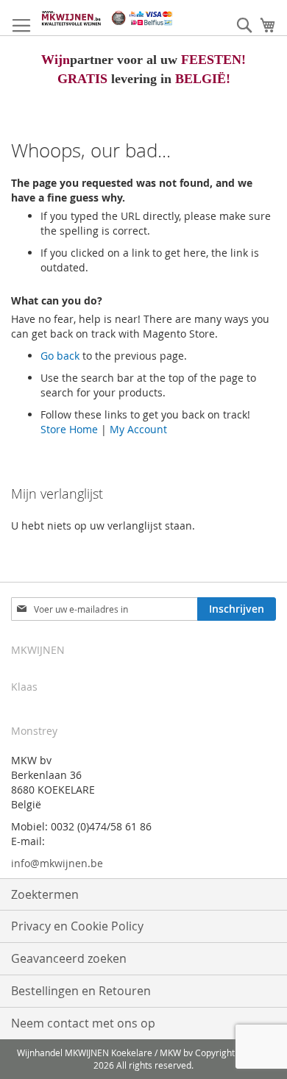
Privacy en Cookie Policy (77, 926)
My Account (138, 429)
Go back (59, 356)
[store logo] (106, 18)
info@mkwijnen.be (57, 863)
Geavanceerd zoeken (69, 958)
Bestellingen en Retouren (81, 991)
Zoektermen (45, 894)
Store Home (69, 429)
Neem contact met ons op (83, 1023)
